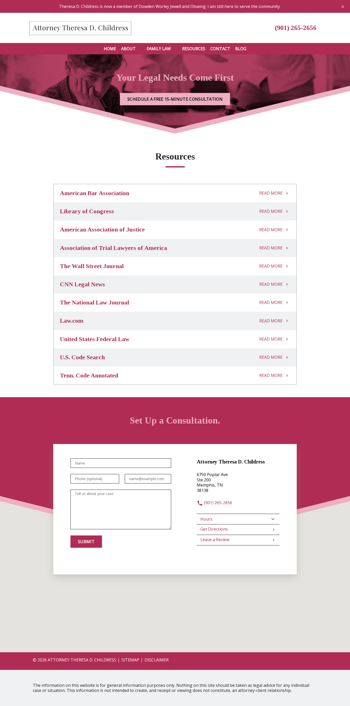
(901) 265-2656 (217, 502)
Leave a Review (214, 539)
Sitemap (130, 660)
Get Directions (214, 529)
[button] (139, 49)
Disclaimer (157, 660)
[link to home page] (80, 27)
